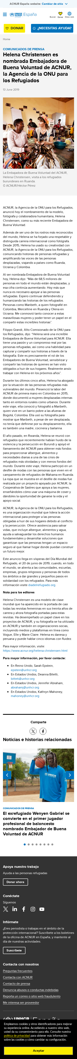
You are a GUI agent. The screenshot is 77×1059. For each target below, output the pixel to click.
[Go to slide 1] (26, 845)
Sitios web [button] (69, 16)
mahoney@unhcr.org (25, 696)
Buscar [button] (53, 16)
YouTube (41, 909)
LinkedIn (14, 909)
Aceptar (38, 1050)
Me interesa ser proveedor (21, 1002)
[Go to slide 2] (30, 845)
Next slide (70, 775)
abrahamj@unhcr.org (25, 687)
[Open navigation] (5, 14)
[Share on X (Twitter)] (33, 731)
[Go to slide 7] (49, 845)
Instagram (32, 909)
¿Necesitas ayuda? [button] (54, 28)
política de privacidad (17, 1035)
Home (6, 39)
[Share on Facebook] (42, 731)
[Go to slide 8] (53, 845)
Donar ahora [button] (15, 882)
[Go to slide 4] (37, 845)
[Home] (23, 15)
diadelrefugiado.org (41, 585)
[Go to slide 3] (34, 845)
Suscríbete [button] (14, 950)
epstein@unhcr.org (24, 670)
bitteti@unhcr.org (23, 678)
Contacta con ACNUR (18, 977)
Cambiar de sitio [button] (52, 4)
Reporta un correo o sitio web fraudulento (31, 996)
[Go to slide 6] (45, 845)
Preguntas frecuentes (17, 971)
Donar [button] (60, 17)
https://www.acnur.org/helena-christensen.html (35, 650)
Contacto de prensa (16, 983)
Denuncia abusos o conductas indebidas (30, 990)
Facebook (23, 909)
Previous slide (7, 775)
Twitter (5, 909)
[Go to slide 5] (41, 845)
